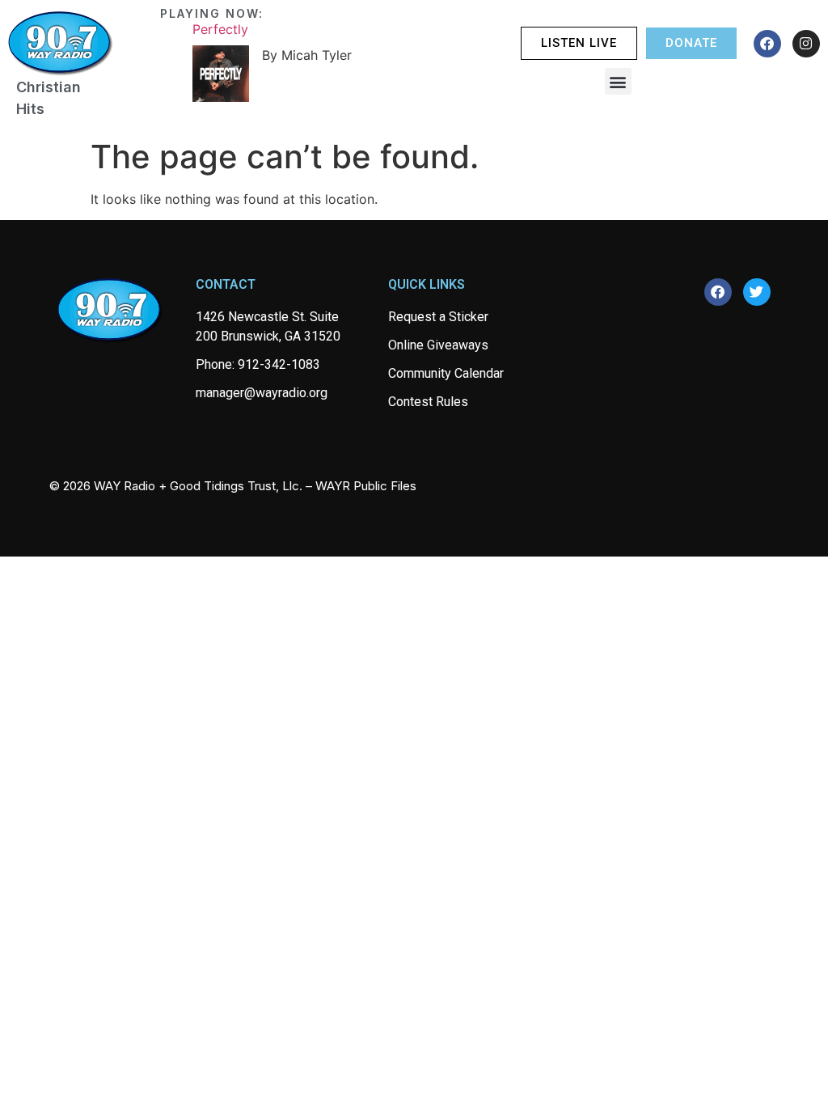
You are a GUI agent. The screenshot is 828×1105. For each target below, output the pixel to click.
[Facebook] (767, 43)
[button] (618, 81)
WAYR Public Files (365, 485)
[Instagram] (806, 43)
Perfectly (220, 29)
